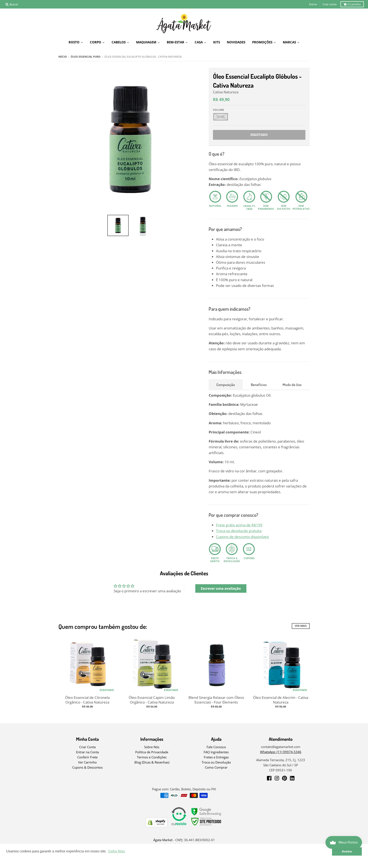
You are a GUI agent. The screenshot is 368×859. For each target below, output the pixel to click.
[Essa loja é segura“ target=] (206, 825)
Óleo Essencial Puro (86, 56)
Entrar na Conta (87, 752)
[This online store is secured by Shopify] (156, 825)
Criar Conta (87, 747)
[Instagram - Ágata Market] (276, 778)
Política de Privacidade (151, 752)
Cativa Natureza (226, 92)
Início (62, 56)
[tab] (226, 384)
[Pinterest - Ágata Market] (284, 778)
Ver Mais (301, 625)
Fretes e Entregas (216, 757)
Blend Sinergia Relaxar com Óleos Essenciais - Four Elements (216, 700)
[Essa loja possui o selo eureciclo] (179, 825)
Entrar (313, 4)
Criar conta (329, 4)
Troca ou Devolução (216, 762)
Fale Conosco (216, 747)
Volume (218, 109)
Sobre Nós (151, 747)
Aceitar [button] (347, 851)
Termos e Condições (152, 757)
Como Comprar (216, 767)
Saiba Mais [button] (116, 851)
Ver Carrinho (87, 762)
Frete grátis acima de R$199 (239, 525)
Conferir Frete (87, 757)
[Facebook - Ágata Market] (269, 778)
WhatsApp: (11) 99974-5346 (280, 752)
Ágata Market (162, 840)
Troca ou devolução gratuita (239, 530)
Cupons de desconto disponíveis (242, 536)
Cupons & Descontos (87, 767)
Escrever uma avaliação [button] (221, 588)
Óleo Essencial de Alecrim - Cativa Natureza (280, 700)
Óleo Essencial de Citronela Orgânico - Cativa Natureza (87, 700)
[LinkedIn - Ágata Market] (292, 778)
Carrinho (354, 4)
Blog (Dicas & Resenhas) (151, 762)
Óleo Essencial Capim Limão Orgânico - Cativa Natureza (152, 700)
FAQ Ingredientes (216, 752)
